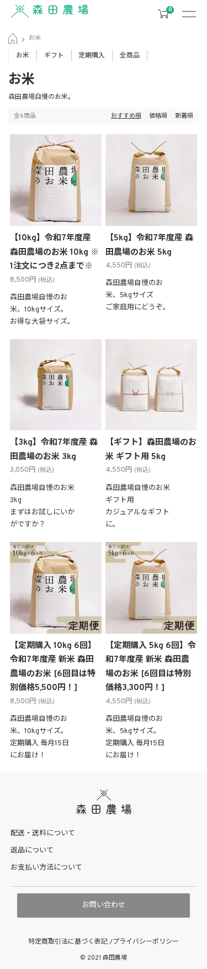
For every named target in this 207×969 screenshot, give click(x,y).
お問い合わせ (103, 905)
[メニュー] (193, 14)
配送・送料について (42, 833)
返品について (32, 850)
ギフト (54, 55)
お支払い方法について (46, 867)
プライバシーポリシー (146, 942)
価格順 (158, 116)
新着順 (184, 116)
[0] (163, 14)
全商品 (130, 55)
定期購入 (91, 55)
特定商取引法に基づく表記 (68, 942)
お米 (35, 38)
